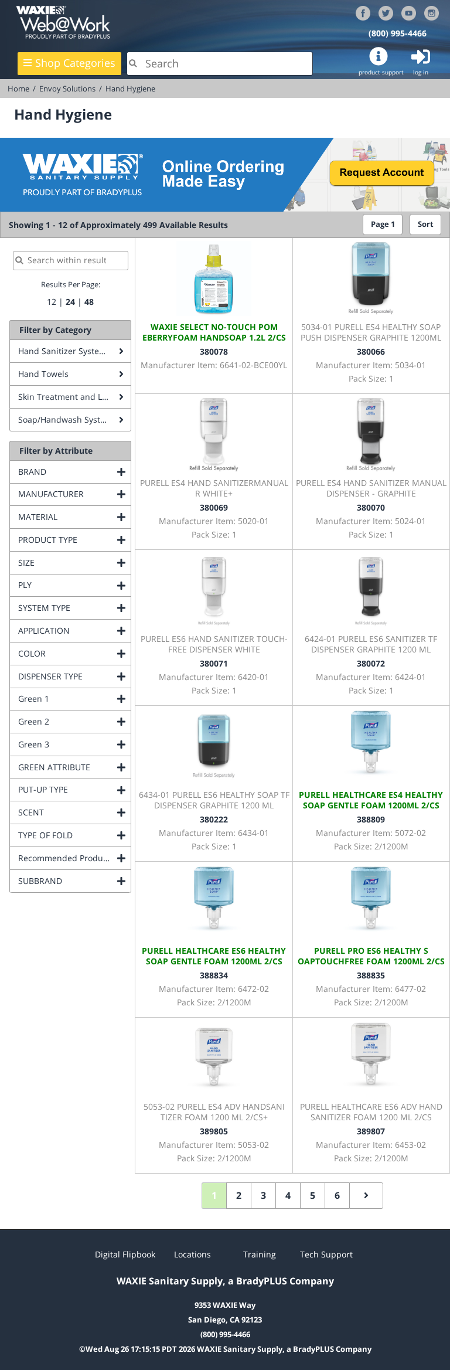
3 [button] (263, 1195)
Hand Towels (43, 373)
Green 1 (74, 698)
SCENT (74, 812)
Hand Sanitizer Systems (64, 350)
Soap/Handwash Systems (67, 419)
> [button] (366, 1195)
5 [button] (312, 1195)
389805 (214, 1131)
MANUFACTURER (74, 493)
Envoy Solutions (67, 88)
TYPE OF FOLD (74, 835)
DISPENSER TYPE (74, 676)
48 (89, 301)
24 (70, 301)
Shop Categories (75, 63)
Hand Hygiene (130, 88)
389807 (371, 1131)
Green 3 (74, 744)
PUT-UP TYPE (74, 789)
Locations (192, 1254)
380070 (371, 507)
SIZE (73, 562)
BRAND (74, 471)
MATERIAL (74, 516)
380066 (371, 351)
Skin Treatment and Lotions (72, 396)
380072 (371, 663)
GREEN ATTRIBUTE (74, 767)
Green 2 (74, 721)
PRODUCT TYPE (74, 539)
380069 (214, 507)
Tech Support (326, 1254)
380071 (214, 663)
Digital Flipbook (125, 1254)
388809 (371, 819)
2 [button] (238, 1195)
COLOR (74, 653)
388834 (214, 975)
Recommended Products (74, 858)
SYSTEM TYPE (74, 607)
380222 (214, 819)
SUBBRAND (74, 880)
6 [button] (337, 1195)
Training (259, 1254)
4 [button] (288, 1195)
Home (18, 88)
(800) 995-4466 (398, 33)
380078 (214, 351)
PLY (72, 584)
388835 (371, 975)
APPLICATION (74, 630)
